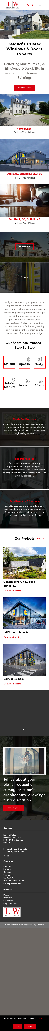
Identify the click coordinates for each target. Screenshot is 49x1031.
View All (40, 539)
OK (18, 1026)
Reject (30, 1026)
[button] (23, 729)
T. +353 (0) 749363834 (13, 852)
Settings (41, 1018)
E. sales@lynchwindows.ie (15, 849)
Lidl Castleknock (13, 679)
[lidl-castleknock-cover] (24, 645)
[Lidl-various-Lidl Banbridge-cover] (24, 598)
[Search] (32, 5)
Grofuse (40, 925)
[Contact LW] (12, 908)
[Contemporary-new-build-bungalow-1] (24, 548)
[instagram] (8, 856)
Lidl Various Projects (15, 632)
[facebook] (4, 856)
